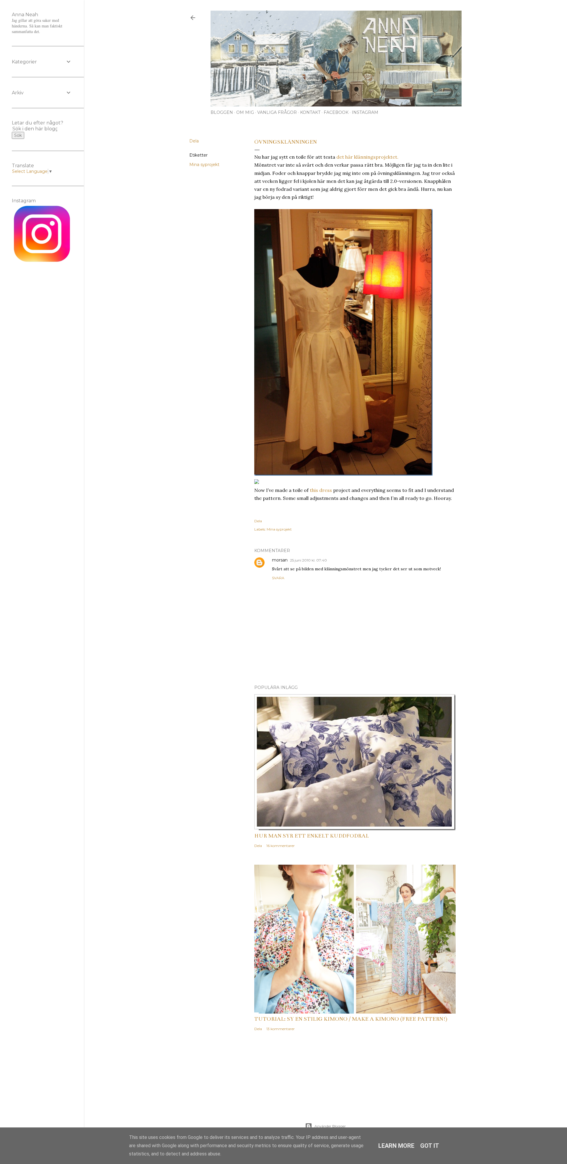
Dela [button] (194, 141)
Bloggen (222, 112)
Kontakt (310, 112)
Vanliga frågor (277, 112)
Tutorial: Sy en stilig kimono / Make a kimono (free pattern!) (350, 1019)
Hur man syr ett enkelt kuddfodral (311, 836)
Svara (278, 578)
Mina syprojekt (204, 164)
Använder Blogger (330, 1126)
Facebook (336, 112)
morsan (280, 560)
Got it (429, 1145)
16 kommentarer (280, 845)
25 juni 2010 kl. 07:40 (308, 560)
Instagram (365, 112)
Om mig (245, 112)
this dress (321, 490)
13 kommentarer (280, 1029)
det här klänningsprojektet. (367, 157)
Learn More (396, 1145)
